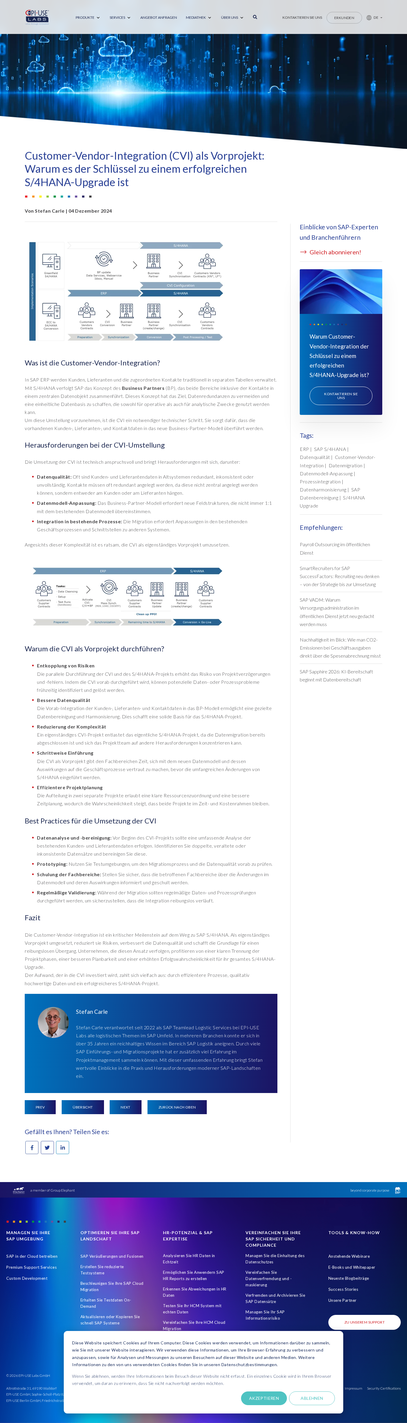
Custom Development (26, 1278)
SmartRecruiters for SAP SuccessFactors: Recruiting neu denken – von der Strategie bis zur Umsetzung (339, 576)
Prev (40, 1107)
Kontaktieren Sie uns (302, 17)
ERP (304, 449)
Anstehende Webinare (349, 1256)
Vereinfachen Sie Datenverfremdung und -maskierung (269, 1278)
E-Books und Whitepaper (351, 1267)
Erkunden (344, 17)
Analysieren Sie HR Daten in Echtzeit (189, 1258)
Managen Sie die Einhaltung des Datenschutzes (275, 1258)
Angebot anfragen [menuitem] (158, 17)
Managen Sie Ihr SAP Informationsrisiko (265, 1315)
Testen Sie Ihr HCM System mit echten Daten (192, 1308)
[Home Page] (37, 17)
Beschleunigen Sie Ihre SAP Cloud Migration (112, 1286)
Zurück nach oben (177, 1107)
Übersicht (83, 1107)
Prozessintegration (320, 481)
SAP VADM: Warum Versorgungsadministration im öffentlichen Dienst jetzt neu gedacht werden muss (337, 612)
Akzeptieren (264, 1398)
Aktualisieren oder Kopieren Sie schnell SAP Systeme (110, 1319)
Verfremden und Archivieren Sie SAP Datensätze (275, 1298)
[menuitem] (88, 18)
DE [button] (376, 17)
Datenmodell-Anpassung (326, 473)
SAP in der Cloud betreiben (32, 1256)
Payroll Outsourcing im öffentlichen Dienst (335, 548)
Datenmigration (346, 465)
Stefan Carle (49, 211)
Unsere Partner (342, 1300)
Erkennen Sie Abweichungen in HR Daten (194, 1292)
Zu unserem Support (364, 1322)
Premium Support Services (31, 1267)
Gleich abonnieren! (334, 252)
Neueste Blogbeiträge (348, 1278)
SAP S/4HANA (330, 449)
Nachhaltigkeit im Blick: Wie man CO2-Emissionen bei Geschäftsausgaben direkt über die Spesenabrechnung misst (340, 647)
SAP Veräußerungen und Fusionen (112, 1256)
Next (125, 1107)
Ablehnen (312, 1398)
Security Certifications (384, 1388)
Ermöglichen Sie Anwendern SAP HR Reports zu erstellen (193, 1275)
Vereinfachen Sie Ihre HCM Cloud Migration (194, 1325)
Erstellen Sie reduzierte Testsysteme (102, 1269)
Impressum (353, 1388)
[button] (372, 18)
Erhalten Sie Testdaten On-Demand (105, 1303)
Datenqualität (315, 457)
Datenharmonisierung (323, 489)
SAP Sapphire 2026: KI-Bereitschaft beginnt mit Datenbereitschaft (336, 675)
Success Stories (343, 1289)
